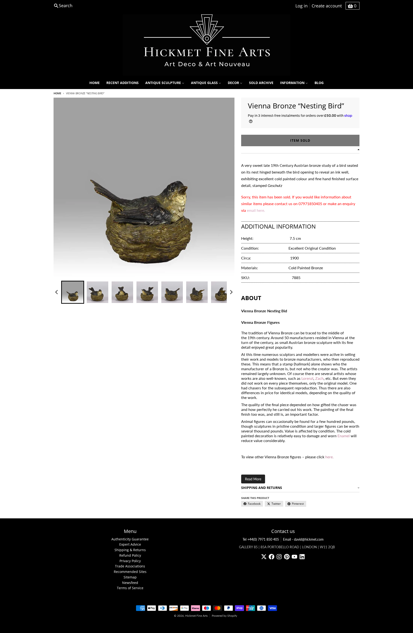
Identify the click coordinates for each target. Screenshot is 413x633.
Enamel (343, 435)
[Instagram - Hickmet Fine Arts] (279, 557)
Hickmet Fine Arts (196, 615)
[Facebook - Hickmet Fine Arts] (271, 557)
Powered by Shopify (224, 615)
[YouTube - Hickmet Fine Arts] (294, 557)
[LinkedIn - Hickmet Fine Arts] (302, 557)
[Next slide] (231, 292)
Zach (319, 378)
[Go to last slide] (57, 292)
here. (329, 456)
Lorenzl (307, 378)
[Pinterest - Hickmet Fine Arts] (287, 557)
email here (255, 210)
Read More (253, 479)
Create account (327, 6)
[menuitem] (94, 82)
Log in (301, 6)
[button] (72, 292)
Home (57, 93)
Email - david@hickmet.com (303, 539)
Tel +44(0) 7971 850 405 (261, 539)
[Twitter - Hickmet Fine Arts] (264, 557)
